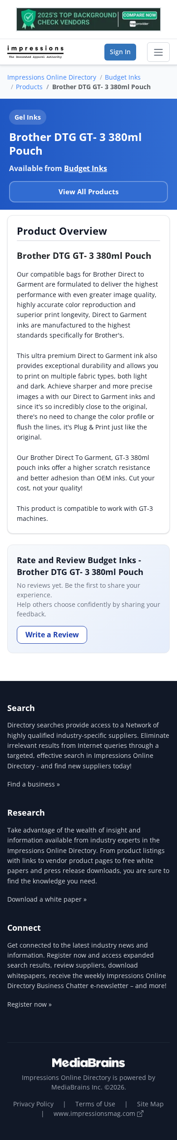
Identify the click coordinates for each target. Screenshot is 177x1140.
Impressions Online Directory (51, 77)
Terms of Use (95, 1104)
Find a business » (33, 784)
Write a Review (52, 635)
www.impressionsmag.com (95, 1113)
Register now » (29, 1004)
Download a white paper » (47, 899)
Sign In (120, 51)
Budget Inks (123, 77)
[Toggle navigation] (158, 52)
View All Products (88, 191)
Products (29, 86)
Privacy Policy (33, 1104)
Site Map (150, 1104)
